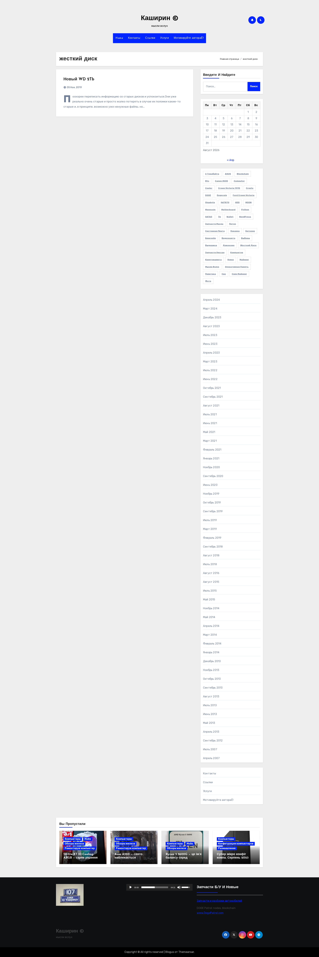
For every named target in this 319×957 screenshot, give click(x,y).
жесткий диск (248, 245)
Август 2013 (211, 696)
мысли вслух (212, 267)
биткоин (250, 231)
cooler (208, 188)
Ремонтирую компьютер (80, 848)
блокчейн (210, 238)
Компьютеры (73, 839)
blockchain (243, 174)
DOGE (208, 195)
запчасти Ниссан (214, 252)
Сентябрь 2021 (213, 396)
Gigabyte (210, 202)
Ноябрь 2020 (211, 467)
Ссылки (150, 38)
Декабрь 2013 (212, 661)
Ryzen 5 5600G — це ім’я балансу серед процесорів (184, 858)
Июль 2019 (210, 520)
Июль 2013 (210, 705)
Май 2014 (209, 617)
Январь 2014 (211, 652)
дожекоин (228, 245)
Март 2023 (210, 361)
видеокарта (228, 238)
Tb (219, 217)
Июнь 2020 (210, 484)
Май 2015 (209, 599)
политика (210, 274)
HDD (237, 202)
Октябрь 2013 (212, 678)
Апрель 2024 (211, 299)
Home (119, 38)
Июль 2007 (210, 749)
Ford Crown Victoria (243, 195)
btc (207, 181)
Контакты (134, 38)
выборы (245, 238)
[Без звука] (179, 887)
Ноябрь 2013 (211, 670)
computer (239, 181)
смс (224, 274)
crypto (249, 188)
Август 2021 (211, 405)
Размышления (226, 848)
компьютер (236, 252)
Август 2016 (211, 573)
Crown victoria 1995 (229, 188)
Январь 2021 (211, 458)
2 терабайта (212, 174)
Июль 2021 (210, 414)
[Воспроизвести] (130, 887)
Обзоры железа (74, 843)
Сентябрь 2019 (213, 511)
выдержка (211, 245)
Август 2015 (211, 581)
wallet (230, 217)
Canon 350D (221, 181)
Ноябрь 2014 (211, 608)
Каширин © (159, 18)
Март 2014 (210, 634)
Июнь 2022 (210, 379)
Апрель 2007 (211, 758)
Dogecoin (222, 195)
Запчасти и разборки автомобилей (219, 900)
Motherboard (228, 209)
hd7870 (225, 202)
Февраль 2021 (212, 449)
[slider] (154, 887)
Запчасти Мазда (214, 224)
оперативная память (237, 267)
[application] (159, 887)
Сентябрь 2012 (213, 740)
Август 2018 (211, 555)
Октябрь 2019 (212, 502)
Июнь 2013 (210, 714)
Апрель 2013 (211, 731)
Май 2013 (209, 722)
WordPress (245, 217)
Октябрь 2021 (212, 388)
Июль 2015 (210, 590)
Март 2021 (210, 440)
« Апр (230, 160)
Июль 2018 (210, 564)
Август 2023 (211, 326)
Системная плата (215, 231)
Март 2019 (210, 529)
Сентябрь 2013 (213, 687)
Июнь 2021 (210, 423)
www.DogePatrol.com (210, 912)
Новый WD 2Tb (78, 79)
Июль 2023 (210, 335)
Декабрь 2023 (212, 317)
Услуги (164, 38)
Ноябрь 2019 (211, 493)
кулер (230, 259)
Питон (232, 224)
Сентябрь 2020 (213, 476)
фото (208, 281)
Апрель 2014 (211, 626)
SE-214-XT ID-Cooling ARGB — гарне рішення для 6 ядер (80, 858)
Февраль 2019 (212, 537)
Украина (235, 231)
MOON (248, 202)
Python (245, 209)
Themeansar (186, 952)
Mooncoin (210, 209)
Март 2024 (210, 308)
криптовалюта (213, 259)
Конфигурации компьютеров (235, 843)
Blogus (169, 952)
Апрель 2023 (211, 352)
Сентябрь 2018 (213, 546)
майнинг (244, 259)
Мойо (88, 839)
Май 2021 (209, 432)
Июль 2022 (210, 370)
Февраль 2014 (212, 643)
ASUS (228, 174)
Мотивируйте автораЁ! (189, 38)
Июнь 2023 (210, 343)
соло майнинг (239, 274)
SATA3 (208, 217)
